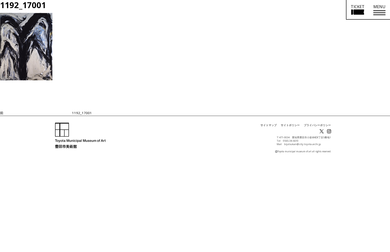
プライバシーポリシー (317, 125)
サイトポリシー (290, 125)
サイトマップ (268, 125)
